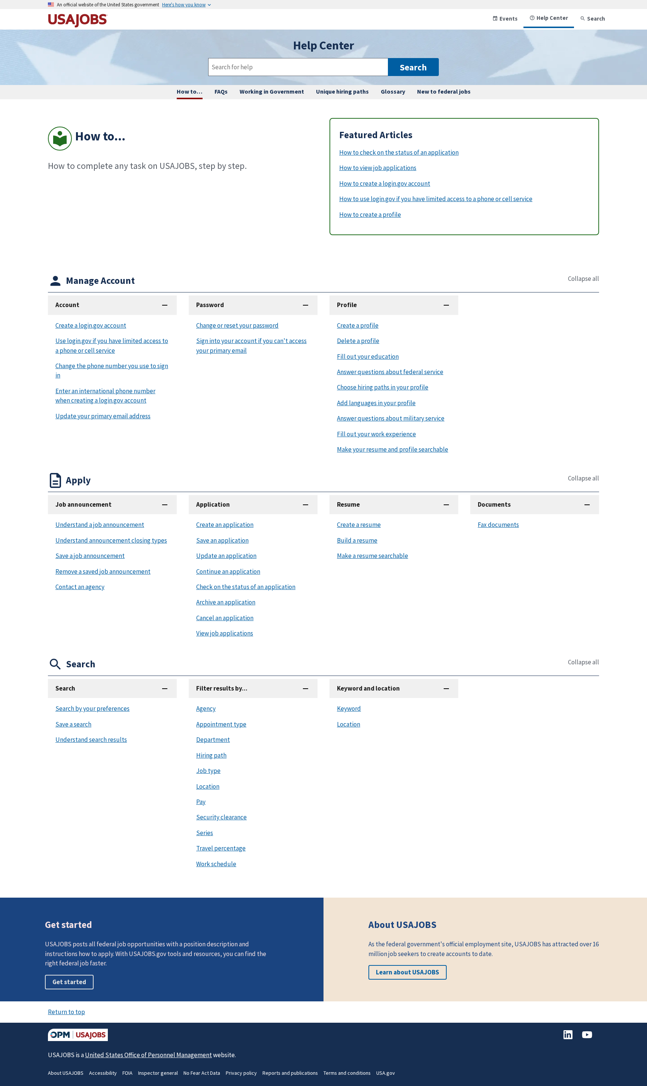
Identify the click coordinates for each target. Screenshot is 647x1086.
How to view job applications (377, 168)
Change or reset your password (237, 325)
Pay (201, 802)
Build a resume (357, 540)
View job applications (224, 633)
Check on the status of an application (245, 587)
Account (67, 305)
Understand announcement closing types (111, 540)
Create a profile (358, 325)
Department (213, 739)
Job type (208, 771)
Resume (348, 504)
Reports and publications (290, 1073)
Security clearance (221, 817)
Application (213, 504)
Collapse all (583, 279)
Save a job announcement (90, 556)
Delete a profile (358, 341)
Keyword (349, 708)
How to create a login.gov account (384, 183)
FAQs (221, 91)
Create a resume (359, 525)
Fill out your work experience (376, 434)
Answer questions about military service (390, 418)
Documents (494, 504)
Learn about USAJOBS (407, 972)
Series (204, 833)
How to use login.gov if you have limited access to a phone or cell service (435, 199)
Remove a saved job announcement (103, 571)
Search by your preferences (92, 708)
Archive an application (225, 602)
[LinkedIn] (568, 1038)
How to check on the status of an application (399, 152)
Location (207, 786)
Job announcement (83, 504)
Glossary (393, 91)
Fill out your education (368, 356)
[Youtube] (587, 1038)
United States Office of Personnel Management (148, 1055)
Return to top (66, 1012)
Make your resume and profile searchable (392, 449)
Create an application (224, 525)
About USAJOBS (65, 1073)
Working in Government (272, 91)
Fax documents (498, 525)
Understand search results (91, 739)
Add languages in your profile (376, 403)
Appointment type (221, 724)
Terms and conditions (347, 1073)
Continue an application (228, 571)
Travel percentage (221, 848)
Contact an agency (79, 587)
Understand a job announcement (99, 525)
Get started (69, 982)
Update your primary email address (103, 416)
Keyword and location (368, 688)
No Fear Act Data (201, 1073)
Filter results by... (221, 688)
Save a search (73, 724)
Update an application (226, 556)
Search (596, 18)
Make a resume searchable (372, 556)
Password (210, 305)
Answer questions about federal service (390, 372)
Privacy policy (241, 1073)
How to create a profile (370, 214)
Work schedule (216, 864)
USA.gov (385, 1073)
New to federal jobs (444, 91)
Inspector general (158, 1073)
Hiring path (211, 755)
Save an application (222, 540)
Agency (206, 708)
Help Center (552, 17)
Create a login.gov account (90, 325)
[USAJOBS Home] (78, 24)
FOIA (127, 1073)
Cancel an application (224, 618)
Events (508, 18)
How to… (190, 91)
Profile (347, 305)
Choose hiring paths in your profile (382, 387)
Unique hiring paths (342, 91)
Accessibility (103, 1073)
